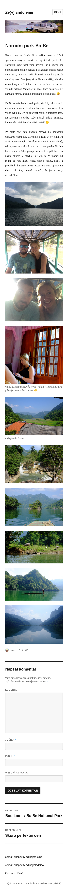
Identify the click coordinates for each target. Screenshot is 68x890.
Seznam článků (14, 873)
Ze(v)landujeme (19, 12)
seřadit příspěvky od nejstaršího (23, 857)
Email (10, 756)
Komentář (11, 689)
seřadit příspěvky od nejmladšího (24, 865)
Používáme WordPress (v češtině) (43, 883)
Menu (57, 12)
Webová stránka (16, 772)
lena (13, 650)
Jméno (10, 739)
